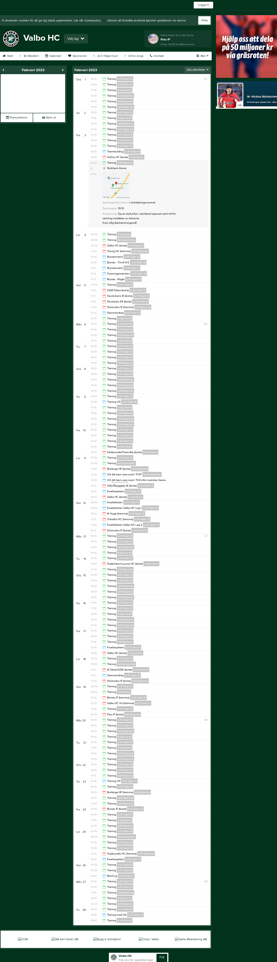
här (104, 20)
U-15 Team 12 (125, 79)
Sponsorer (79, 56)
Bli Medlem (31, 56)
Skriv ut (50, 118)
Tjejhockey (124, 234)
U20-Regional (125, 95)
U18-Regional (125, 101)
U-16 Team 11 (150, 452)
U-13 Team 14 (125, 134)
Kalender (55, 56)
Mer (203, 56)
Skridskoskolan (126, 240)
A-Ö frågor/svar (107, 56)
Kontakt (158, 56)
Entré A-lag (135, 56)
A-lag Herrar (125, 90)
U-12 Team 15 (138, 262)
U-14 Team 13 (125, 140)
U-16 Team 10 (125, 84)
